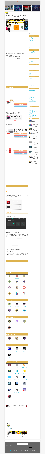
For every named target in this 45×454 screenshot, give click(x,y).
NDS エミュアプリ (17, 373)
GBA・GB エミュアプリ (24, 367)
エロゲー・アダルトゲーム (16, 450)
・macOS (30, 74)
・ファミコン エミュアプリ (32, 90)
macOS (9, 357)
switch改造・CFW (6, 12)
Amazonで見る (21, 133)
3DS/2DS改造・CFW (31, 113)
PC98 (16, 351)
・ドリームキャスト (31, 61)
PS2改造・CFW (31, 116)
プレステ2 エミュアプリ (24, 379)
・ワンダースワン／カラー (32, 85)
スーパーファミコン (17, 278)
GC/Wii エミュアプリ (9, 379)
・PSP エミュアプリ (31, 98)
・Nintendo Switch (31, 47)
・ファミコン (30, 37)
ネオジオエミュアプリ (24, 392)
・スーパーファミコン (31, 38)
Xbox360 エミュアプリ (16, 392)
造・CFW (32, 112)
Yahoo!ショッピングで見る (21, 136)
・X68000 (30, 73)
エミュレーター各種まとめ (9, 445)
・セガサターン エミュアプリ (32, 100)
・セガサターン (30, 60)
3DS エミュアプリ (24, 373)
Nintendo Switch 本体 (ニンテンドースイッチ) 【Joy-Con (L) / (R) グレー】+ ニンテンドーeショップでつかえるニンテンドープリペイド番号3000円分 (20, 100)
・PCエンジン (30, 84)
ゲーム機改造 (25, 450)
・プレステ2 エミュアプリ (32, 97)
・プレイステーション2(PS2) (32, 52)
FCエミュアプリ (9, 367)
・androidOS (30, 78)
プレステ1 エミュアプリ (16, 379)
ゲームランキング (21, 450)
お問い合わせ (33, 450)
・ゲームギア (30, 62)
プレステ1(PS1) (9, 306)
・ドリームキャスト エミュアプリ (32, 101)
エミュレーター (12, 450)
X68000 (24, 351)
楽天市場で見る (21, 104)
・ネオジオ (30, 86)
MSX (9, 351)
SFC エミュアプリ (17, 367)
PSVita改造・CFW (31, 110)
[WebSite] (11, 428)
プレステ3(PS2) (24, 306)
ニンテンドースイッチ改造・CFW (33, 111)
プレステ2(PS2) (17, 306)
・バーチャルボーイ (31, 39)
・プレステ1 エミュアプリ (32, 96)
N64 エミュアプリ (9, 373)
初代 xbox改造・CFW (31, 114)
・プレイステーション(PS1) (32, 51)
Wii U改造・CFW (31, 109)
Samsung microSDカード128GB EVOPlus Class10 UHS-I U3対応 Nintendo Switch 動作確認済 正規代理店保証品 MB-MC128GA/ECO (21, 130)
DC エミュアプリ (9, 392)
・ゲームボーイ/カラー (31, 40)
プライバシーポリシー (29, 450)
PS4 (29, 112)
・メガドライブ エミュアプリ (32, 99)
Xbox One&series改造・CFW (32, 115)
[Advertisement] (17, 38)
